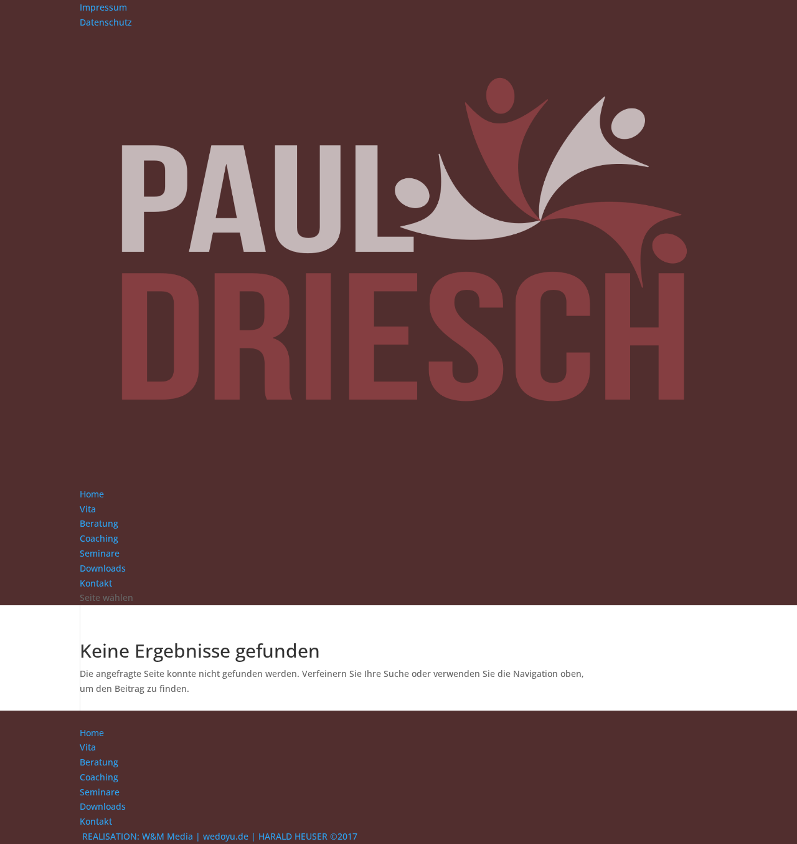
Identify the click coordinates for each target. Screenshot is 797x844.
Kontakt (96, 583)
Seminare (100, 553)
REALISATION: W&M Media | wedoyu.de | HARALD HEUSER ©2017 (219, 836)
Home (92, 494)
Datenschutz (106, 22)
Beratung (99, 523)
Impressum (103, 7)
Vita (88, 509)
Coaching (99, 538)
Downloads (103, 568)
